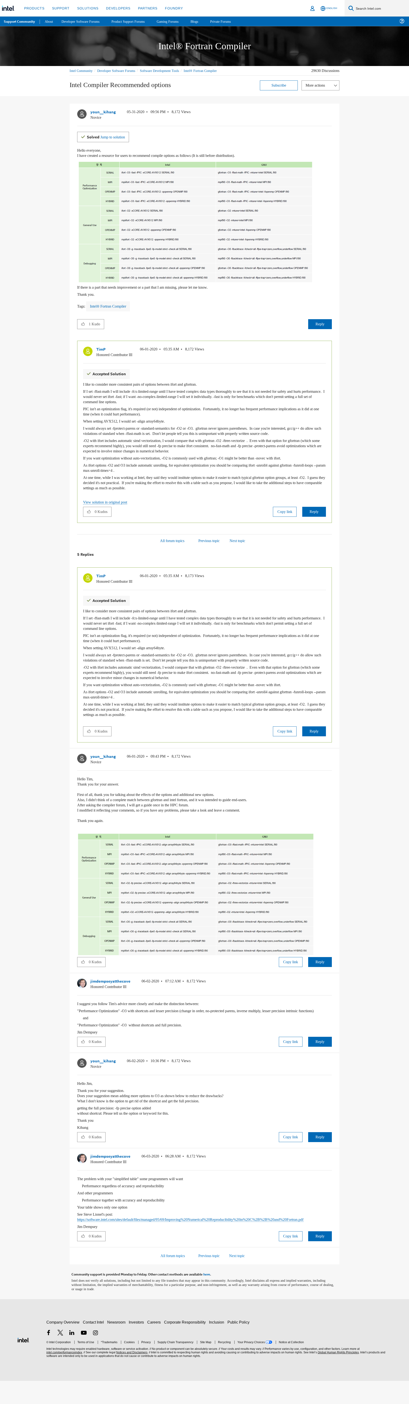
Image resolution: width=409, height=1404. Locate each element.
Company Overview (63, 1345)
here (206, 1297)
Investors (137, 1345)
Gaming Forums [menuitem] (175, 21)
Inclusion (217, 1345)
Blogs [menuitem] (203, 21)
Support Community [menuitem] (19, 21)
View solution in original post (107, 511)
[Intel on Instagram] (95, 1356)
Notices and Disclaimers (131, 1375)
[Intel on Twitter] (60, 1356)
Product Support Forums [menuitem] (134, 21)
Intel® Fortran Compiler (87, 76)
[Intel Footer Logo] (23, 1362)
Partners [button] (143, 8)
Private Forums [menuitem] (230, 21)
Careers (154, 1345)
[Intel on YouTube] (84, 1356)
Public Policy (239, 1345)
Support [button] (59, 8)
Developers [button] (114, 8)
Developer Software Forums (120, 70)
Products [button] (34, 8)
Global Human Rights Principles (337, 1375)
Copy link (285, 521)
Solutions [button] (86, 8)
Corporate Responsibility (186, 1345)
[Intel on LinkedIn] (72, 1356)
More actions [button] (316, 90)
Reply (320, 328)
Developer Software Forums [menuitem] (83, 21)
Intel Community (82, 70)
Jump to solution (108, 141)
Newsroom (117, 1345)
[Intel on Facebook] (48, 1356)
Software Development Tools (167, 70)
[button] (330, 118)
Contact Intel (94, 1345)
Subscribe (279, 90)
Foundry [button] (168, 8)
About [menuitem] (49, 21)
